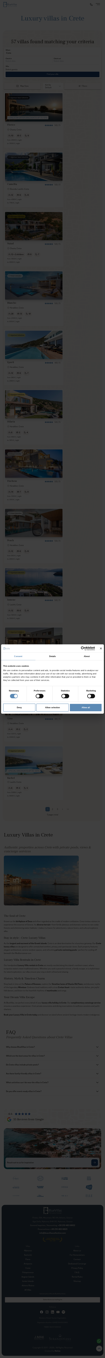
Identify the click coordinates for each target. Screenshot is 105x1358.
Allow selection (52, 707)
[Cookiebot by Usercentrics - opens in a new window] (83, 648)
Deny (19, 707)
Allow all (86, 707)
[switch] (39, 696)
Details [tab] (52, 656)
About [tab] (87, 656)
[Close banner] (101, 648)
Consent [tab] (18, 656)
